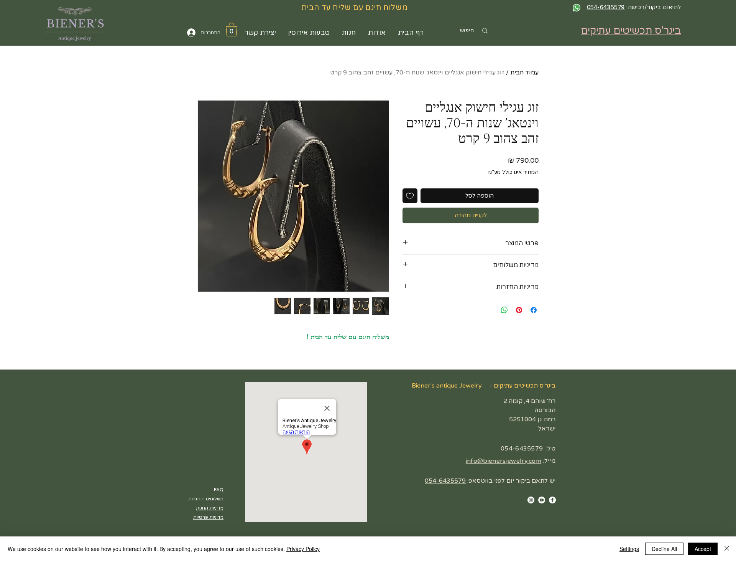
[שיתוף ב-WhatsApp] (504, 310)
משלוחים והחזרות (205, 499)
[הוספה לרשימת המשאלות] (409, 195)
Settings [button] (629, 549)
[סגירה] (726, 549)
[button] (231, 29)
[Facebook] (552, 500)
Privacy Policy (303, 549)
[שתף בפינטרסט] (519, 310)
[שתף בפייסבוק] (533, 310)
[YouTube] (541, 500)
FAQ (218, 489)
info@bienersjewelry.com (503, 461)
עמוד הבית (524, 72)
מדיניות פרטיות (208, 517)
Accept (703, 549)
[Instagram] (530, 500)
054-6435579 (522, 448)
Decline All (664, 549)
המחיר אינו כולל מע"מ (513, 172)
